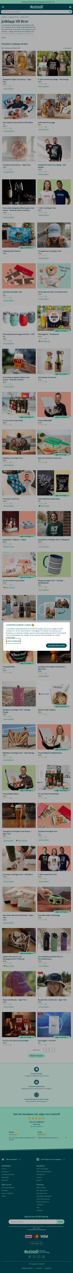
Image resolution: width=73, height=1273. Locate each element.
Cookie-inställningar (13, 641)
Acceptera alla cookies (56, 646)
